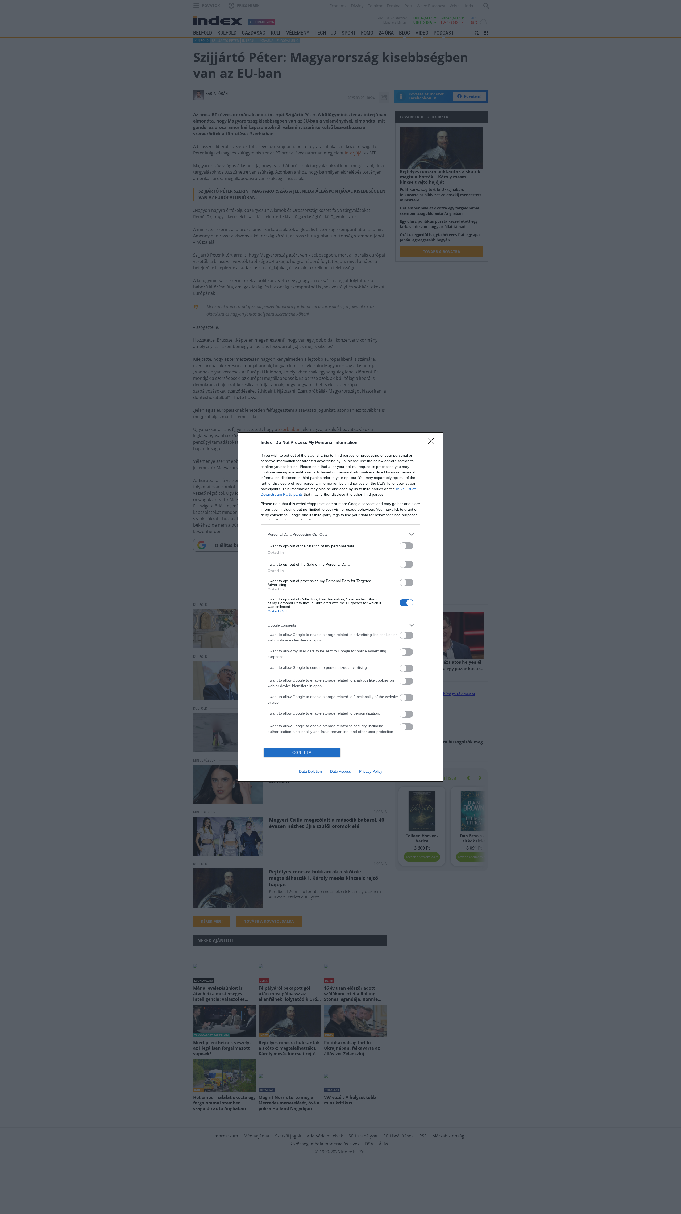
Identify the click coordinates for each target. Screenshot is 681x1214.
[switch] (406, 545)
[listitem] (340, 534)
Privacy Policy (370, 771)
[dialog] (340, 607)
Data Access (340, 771)
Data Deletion (310, 771)
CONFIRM (302, 753)
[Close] (432, 443)
